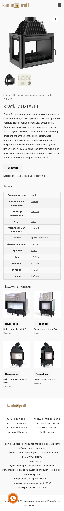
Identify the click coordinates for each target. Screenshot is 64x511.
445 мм (35, 269)
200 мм (35, 211)
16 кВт (34, 201)
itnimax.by (35, 505)
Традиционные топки (34, 95)
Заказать (13, 167)
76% (33, 221)
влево (34, 244)
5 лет (34, 250)
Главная (7, 95)
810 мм (35, 263)
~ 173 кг (35, 257)
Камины (17, 95)
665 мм (35, 276)
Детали (7, 186)
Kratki (34, 195)
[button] (59, 5)
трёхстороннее (39, 237)
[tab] (32, 186)
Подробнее (11, 323)
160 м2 (35, 227)
